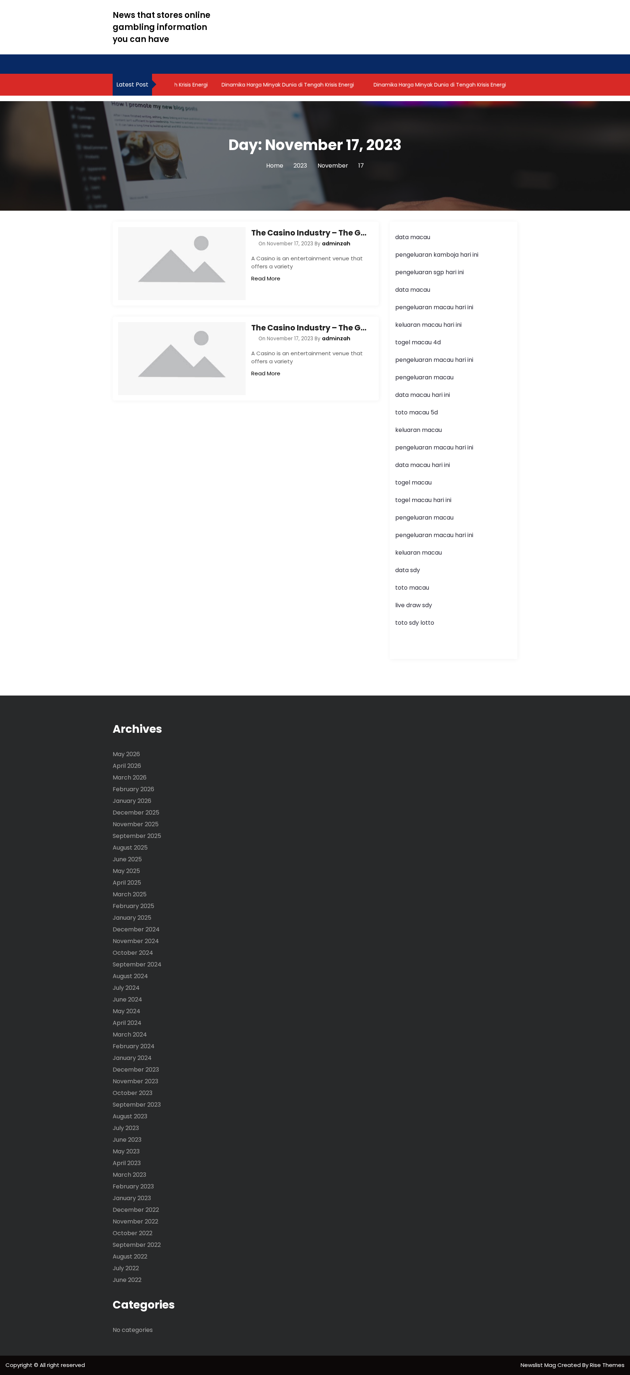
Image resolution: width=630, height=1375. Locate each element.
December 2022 (136, 1210)
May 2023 (126, 1151)
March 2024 (130, 1034)
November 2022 (135, 1221)
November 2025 (136, 824)
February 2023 (133, 1186)
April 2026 (127, 766)
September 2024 (137, 964)
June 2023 (127, 1139)
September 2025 (137, 836)
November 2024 (136, 941)
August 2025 (130, 847)
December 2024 (136, 929)
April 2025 (127, 882)
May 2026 (126, 754)
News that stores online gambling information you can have (161, 27)
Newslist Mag (539, 1365)
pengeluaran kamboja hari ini (436, 254)
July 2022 (126, 1268)
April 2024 (127, 1023)
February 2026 (133, 789)
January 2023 (132, 1198)
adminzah (336, 243)
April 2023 (127, 1163)
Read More (265, 278)
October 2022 (132, 1233)
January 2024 (132, 1058)
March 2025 (130, 894)
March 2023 (129, 1175)
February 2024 (134, 1046)
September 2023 (137, 1104)
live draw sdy (413, 605)
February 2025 (133, 906)
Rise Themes (607, 1365)
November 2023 (135, 1081)
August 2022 (130, 1256)
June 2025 (127, 859)
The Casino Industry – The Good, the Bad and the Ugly (309, 232)
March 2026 (130, 777)
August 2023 (130, 1116)
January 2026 (132, 801)
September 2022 (137, 1245)
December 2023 (136, 1069)
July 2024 (126, 988)
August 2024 (130, 976)
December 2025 (136, 812)
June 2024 (127, 999)
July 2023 (126, 1128)
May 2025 (126, 871)
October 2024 (133, 953)
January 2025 (132, 918)
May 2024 (126, 1011)
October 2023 (132, 1093)
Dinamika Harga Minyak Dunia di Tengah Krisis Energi (274, 84)
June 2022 (127, 1280)
